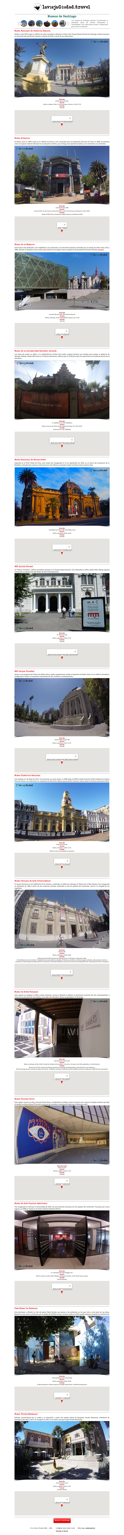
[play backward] (19, 23)
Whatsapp (81, 1528)
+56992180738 (90, 1528)
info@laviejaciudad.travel (65, 1528)
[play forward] (68, 23)
